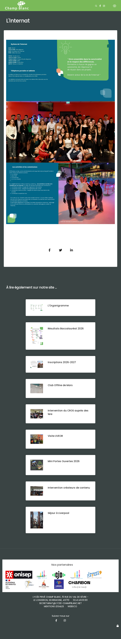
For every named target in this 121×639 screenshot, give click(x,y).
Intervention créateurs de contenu (69, 487)
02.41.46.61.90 (80, 600)
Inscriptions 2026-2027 (62, 362)
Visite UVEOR (55, 436)
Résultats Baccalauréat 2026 (66, 328)
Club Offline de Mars (60, 385)
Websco (72, 606)
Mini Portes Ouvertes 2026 (64, 461)
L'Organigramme (58, 305)
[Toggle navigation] (114, 6)
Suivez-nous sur (60, 615)
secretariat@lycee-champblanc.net (60, 603)
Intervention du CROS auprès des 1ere (68, 412)
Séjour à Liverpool (58, 513)
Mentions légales (54, 606)
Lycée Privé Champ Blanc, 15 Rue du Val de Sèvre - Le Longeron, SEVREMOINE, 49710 (60, 598)
